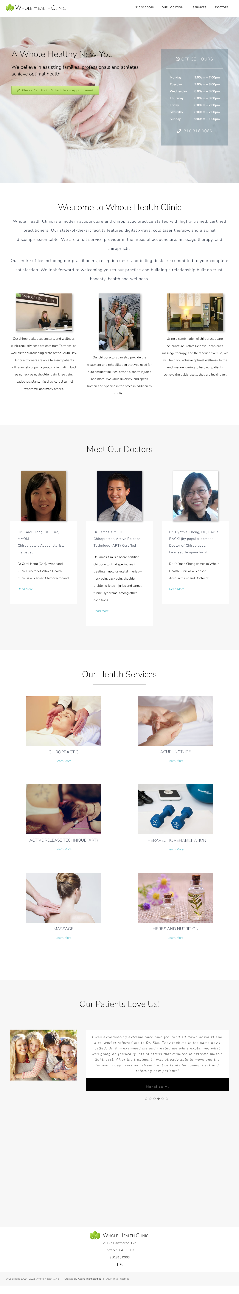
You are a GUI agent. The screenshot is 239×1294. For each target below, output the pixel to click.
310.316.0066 (198, 131)
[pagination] (146, 1099)
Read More (25, 589)
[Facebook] (117, 1264)
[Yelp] (121, 1264)
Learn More (64, 761)
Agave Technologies (89, 1279)
